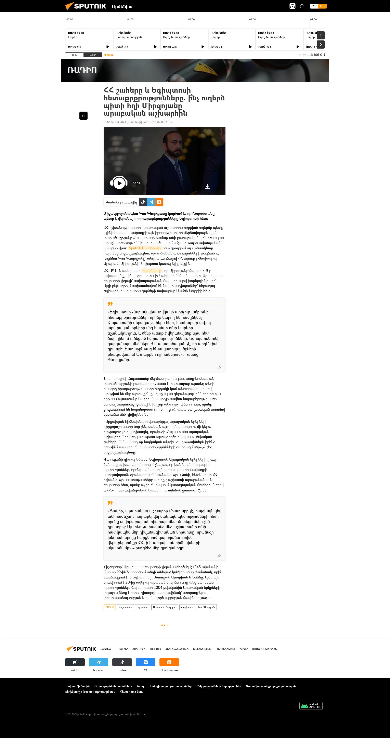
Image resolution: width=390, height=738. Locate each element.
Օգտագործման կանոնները (113, 686)
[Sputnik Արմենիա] (87, 11)
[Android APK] (311, 706)
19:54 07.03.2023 (115, 122)
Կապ (140, 686)
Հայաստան (125, 607)
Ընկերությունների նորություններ (218, 686)
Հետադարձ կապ (131, 691)
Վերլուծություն (177, 649)
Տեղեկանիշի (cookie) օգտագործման (90, 691)
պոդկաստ (187, 607)
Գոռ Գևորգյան (206, 607)
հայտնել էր (152, 270)
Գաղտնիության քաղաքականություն (271, 686)
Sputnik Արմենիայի (145, 248)
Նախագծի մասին (77, 686)
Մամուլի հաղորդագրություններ (170, 686)
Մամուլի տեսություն (129, 37)
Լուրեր (72, 37)
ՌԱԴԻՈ (109, 607)
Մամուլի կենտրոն (264, 649)
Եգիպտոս (142, 607)
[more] (219, 367)
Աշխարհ (155, 649)
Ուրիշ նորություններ (176, 37)
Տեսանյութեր (226, 649)
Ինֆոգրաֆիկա (202, 649)
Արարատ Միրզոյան (164, 607)
